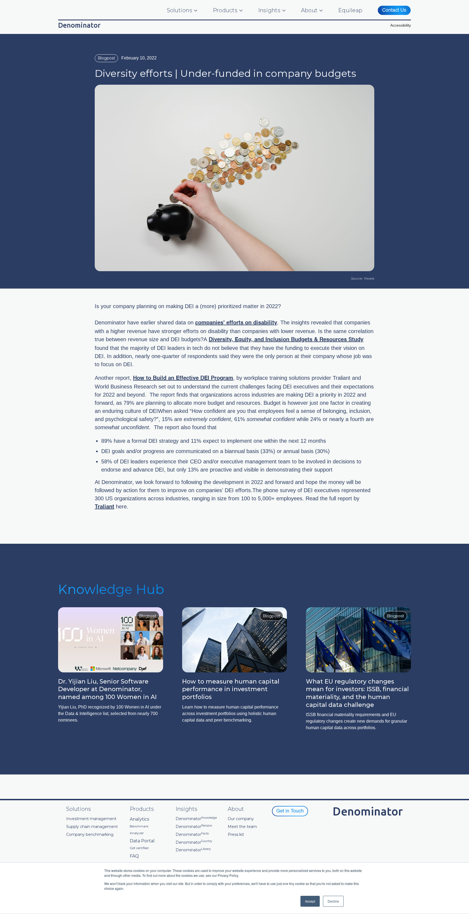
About (309, 10)
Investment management (91, 819)
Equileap (350, 10)
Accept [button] (310, 901)
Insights (269, 10)
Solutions (179, 10)
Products (225, 10)
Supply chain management (92, 826)
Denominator (196, 819)
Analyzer (137, 833)
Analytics (139, 819)
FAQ (134, 856)
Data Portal (142, 840)
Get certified (139, 848)
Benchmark (139, 826)
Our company (241, 819)
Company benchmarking (89, 834)
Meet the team (242, 826)
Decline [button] (333, 901)
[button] (400, 25)
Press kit (236, 834)
